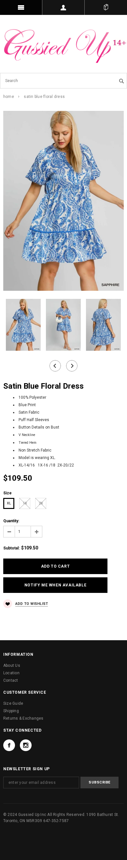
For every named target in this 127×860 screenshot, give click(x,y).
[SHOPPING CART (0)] (106, 7)
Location (11, 673)
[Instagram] (26, 745)
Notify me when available (55, 585)
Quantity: (11, 521)
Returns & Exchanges (23, 718)
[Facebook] (9, 745)
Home (8, 96)
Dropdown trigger (63, 7)
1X (25, 503)
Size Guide (13, 703)
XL (9, 503)
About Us (11, 665)
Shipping (11, 711)
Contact (10, 680)
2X (41, 503)
